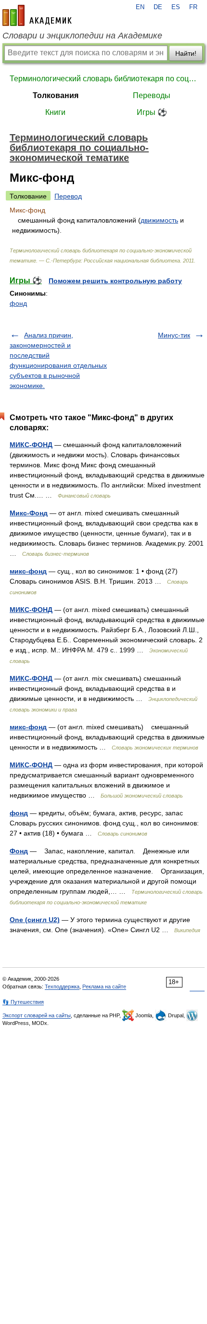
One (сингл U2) (35, 920)
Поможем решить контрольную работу (115, 281)
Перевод (68, 196)
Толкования (55, 95)
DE (158, 7)
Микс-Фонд (29, 513)
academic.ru (37, 15)
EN (140, 7)
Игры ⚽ (152, 112)
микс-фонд (28, 571)
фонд (18, 303)
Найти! (185, 53)
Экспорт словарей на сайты (36, 1015)
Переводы (151, 95)
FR (193, 7)
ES (175, 7)
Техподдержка (62, 986)
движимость (159, 220)
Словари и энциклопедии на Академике (82, 35)
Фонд (19, 851)
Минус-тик (174, 335)
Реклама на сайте (104, 986)
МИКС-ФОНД (31, 445)
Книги (55, 112)
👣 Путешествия (23, 1002)
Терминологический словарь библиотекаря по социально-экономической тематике (103, 79)
